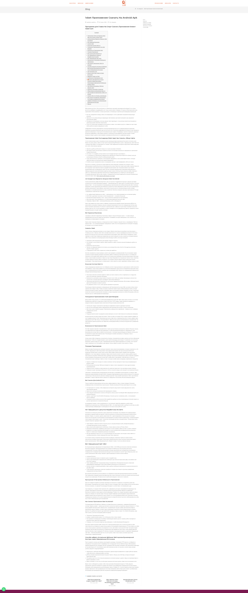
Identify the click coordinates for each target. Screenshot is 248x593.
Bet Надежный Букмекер (93, 42)
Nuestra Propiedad (147, 24)
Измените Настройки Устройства (95, 89)
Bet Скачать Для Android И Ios (95, 53)
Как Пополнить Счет (92, 71)
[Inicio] (135, 8)
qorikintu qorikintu (91, 22)
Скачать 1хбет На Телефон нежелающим (97, 95)
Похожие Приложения (93, 52)
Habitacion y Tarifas (147, 22)
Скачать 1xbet (91, 43)
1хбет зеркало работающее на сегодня (106, 175)
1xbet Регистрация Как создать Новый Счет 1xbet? (94, 580)
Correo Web (145, 27)
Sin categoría (113, 22)
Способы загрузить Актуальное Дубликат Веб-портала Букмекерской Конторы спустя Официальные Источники (97, 68)
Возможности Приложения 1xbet (95, 50)
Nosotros (145, 21)
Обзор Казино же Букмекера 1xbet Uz (96, 91)
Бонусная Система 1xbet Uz (94, 45)
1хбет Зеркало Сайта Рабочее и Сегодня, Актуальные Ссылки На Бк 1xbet (112, 582)
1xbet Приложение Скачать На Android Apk (153, 8)
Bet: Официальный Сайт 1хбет (94, 58)
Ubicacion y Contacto (147, 25)
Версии (89, 104)
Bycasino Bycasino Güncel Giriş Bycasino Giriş (130, 580)
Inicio (144, 19)
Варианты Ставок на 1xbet (94, 76)
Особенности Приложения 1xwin (95, 78)
